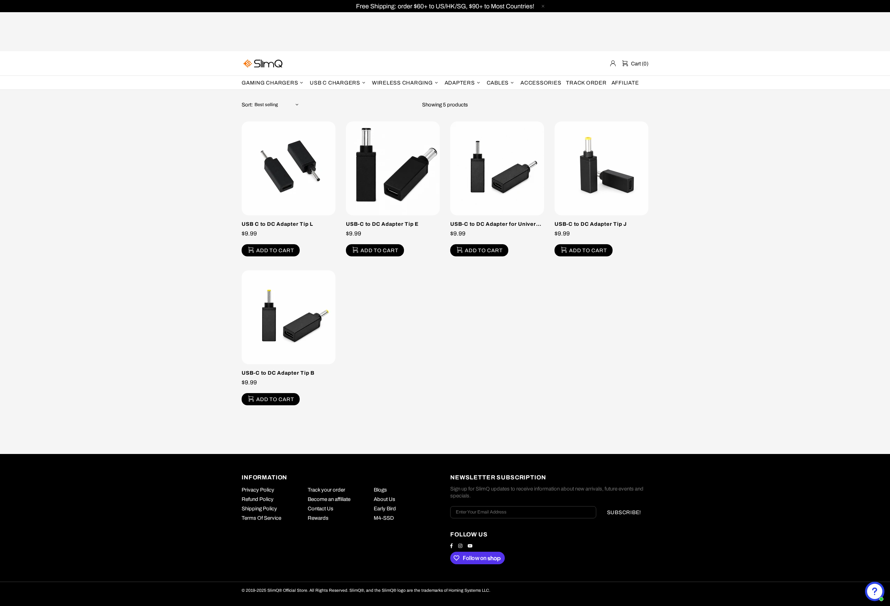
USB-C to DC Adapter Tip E (382, 224)
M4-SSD (384, 518)
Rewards (318, 518)
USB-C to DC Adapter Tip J (591, 224)
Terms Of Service (261, 518)
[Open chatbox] (874, 591)
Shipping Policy (259, 508)
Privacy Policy (258, 490)
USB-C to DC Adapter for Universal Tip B (497, 224)
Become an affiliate (329, 499)
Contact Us (320, 508)
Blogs (380, 490)
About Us (384, 499)
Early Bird (385, 508)
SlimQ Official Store (264, 63)
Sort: (247, 104)
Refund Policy (258, 499)
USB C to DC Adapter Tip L (277, 224)
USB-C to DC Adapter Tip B (278, 373)
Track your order (326, 490)
